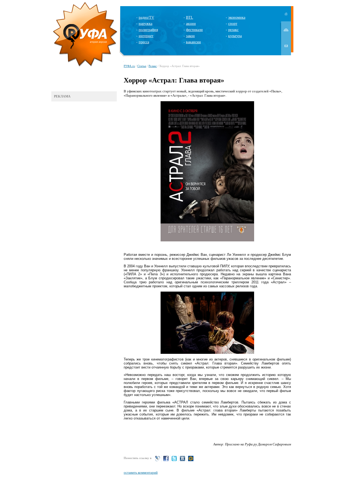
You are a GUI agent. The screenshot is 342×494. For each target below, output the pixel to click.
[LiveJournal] (157, 461)
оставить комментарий (141, 473)
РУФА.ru (129, 66)
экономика (236, 17)
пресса (144, 42)
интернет (146, 36)
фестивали (194, 30)
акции (191, 24)
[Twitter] (174, 461)
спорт (232, 24)
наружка (145, 24)
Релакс (153, 66)
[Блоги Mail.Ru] (190, 461)
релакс (233, 30)
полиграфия (148, 30)
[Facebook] (165, 461)
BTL (189, 17)
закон (190, 36)
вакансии (193, 42)
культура (235, 36)
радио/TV (146, 17)
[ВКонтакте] (182, 461)
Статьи (141, 66)
